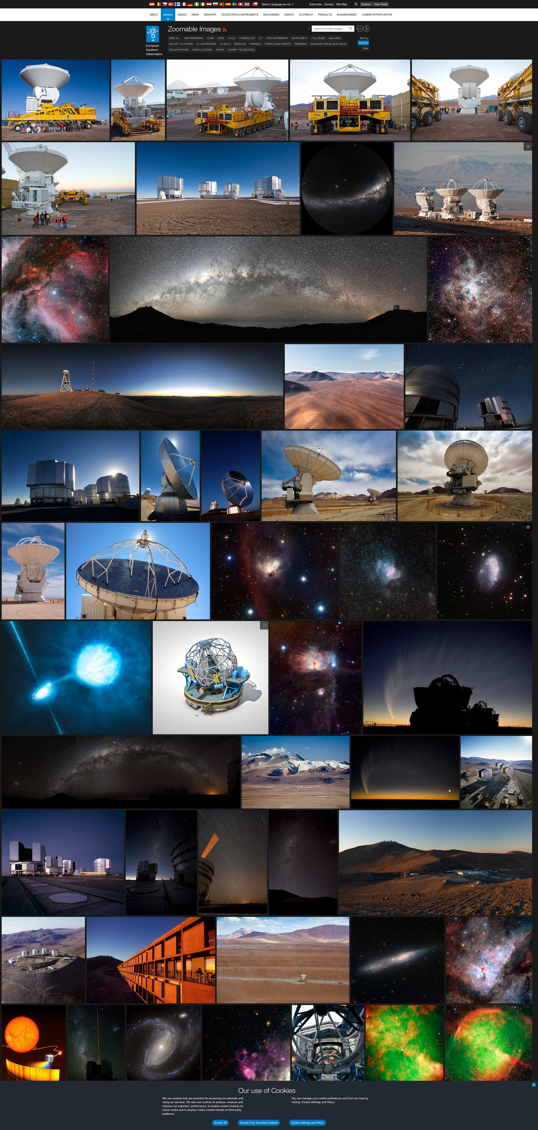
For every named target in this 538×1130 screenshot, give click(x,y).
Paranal (255, 43)
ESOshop (210, 14)
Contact (329, 4)
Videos (182, 14)
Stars (220, 49)
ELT (261, 38)
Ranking (363, 42)
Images (168, 14)
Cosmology (247, 38)
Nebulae (240, 43)
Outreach (306, 14)
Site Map (341, 4)
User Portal (381, 4)
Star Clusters (202, 49)
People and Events (278, 43)
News (195, 14)
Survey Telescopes (241, 49)
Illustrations (206, 43)
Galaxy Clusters (181, 43)
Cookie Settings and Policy (307, 1122)
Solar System (178, 49)
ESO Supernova (277, 38)
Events (289, 14)
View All (174, 38)
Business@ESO (347, 14)
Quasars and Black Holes (329, 43)
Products (325, 14)
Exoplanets (299, 38)
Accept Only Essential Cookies (259, 1122)
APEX (221, 38)
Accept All (220, 1122)
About (154, 14)
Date (365, 48)
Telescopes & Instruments (239, 14)
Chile (231, 38)
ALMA (210, 38)
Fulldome (318, 38)
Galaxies (335, 38)
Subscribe (315, 4)
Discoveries (271, 14)
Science (366, 4)
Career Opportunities (377, 14)
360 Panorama (193, 38)
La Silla (225, 43)
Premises (300, 43)
